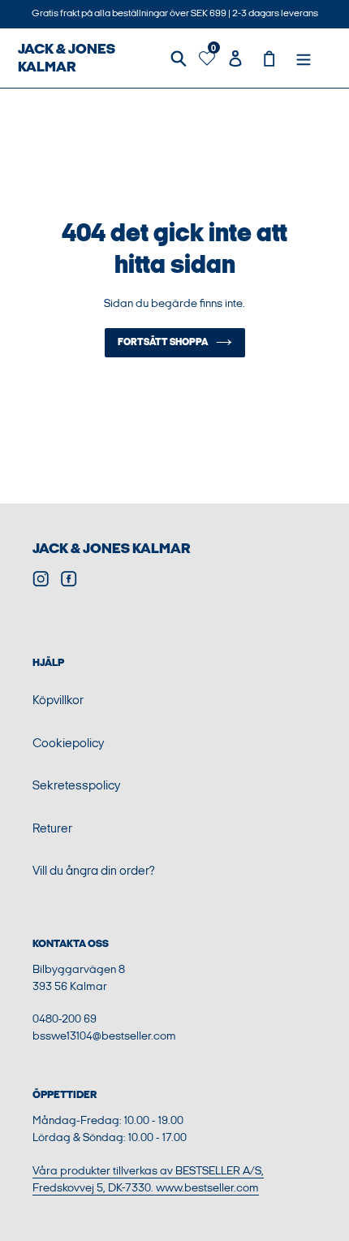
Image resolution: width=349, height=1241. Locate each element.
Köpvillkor (58, 700)
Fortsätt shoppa (163, 342)
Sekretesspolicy (76, 785)
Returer (52, 829)
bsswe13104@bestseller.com (104, 1036)
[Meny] (304, 58)
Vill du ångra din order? (93, 871)
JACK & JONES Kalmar (66, 58)
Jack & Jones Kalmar (111, 548)
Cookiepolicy (68, 743)
